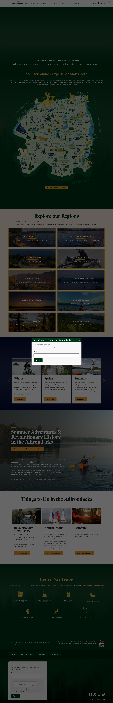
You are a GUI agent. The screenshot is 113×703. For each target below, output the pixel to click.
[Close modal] (79, 340)
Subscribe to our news (42, 345)
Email (35, 351)
